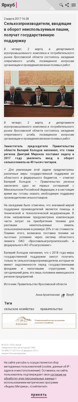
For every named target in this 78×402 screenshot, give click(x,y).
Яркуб (8, 5)
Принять (39, 394)
